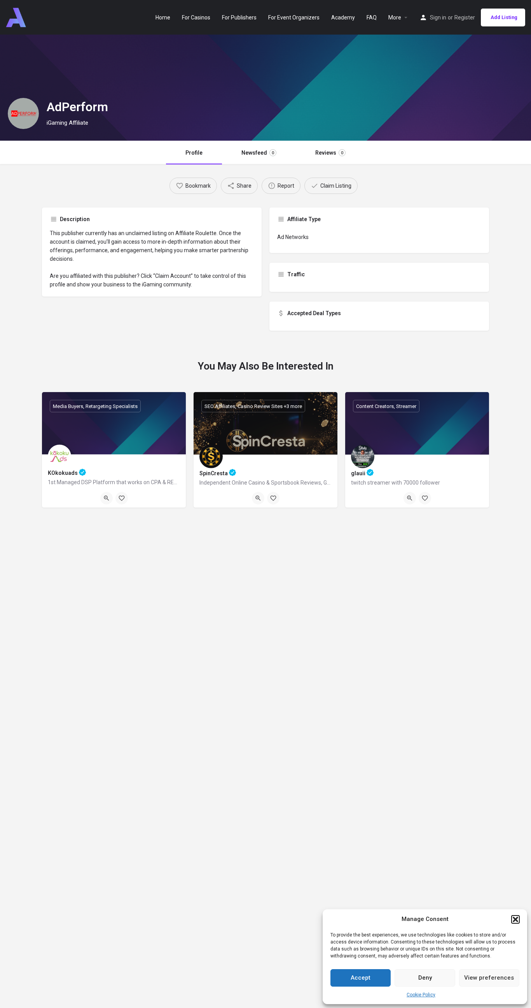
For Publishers (239, 17)
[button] (515, 919)
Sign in (438, 17)
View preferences (489, 977)
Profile (194, 153)
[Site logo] (17, 17)
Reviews (329, 153)
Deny (425, 977)
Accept (360, 977)
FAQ (372, 17)
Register (464, 17)
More (394, 17)
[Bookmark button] (121, 498)
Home (162, 17)
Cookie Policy (421, 995)
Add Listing (504, 17)
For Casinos (196, 17)
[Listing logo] (23, 113)
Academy (343, 17)
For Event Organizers (294, 17)
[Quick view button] (106, 498)
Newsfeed (257, 153)
